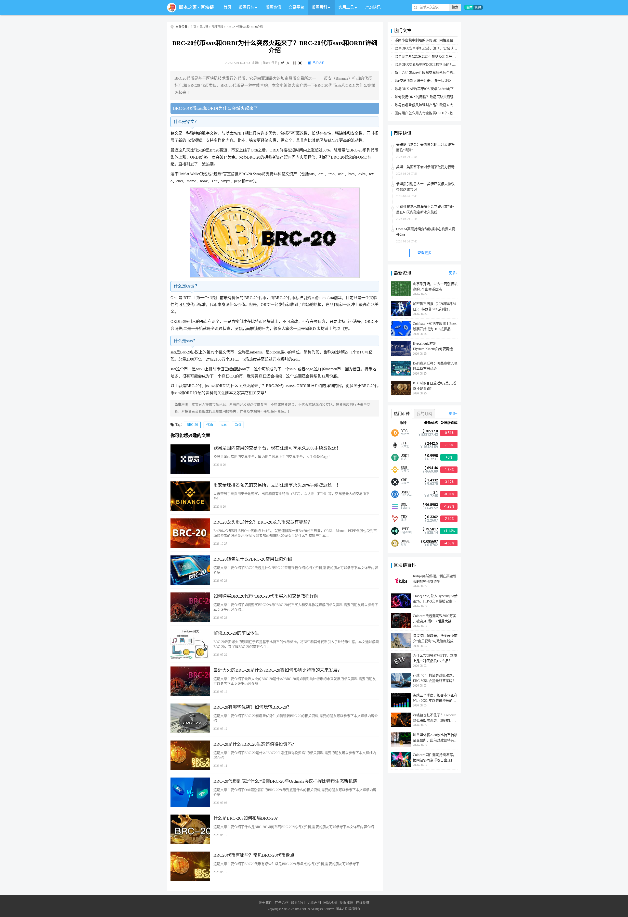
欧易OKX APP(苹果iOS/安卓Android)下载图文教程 (433, 89)
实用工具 (346, 7)
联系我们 (298, 902)
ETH (404, 443)
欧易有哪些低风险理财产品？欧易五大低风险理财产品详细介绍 (443, 105)
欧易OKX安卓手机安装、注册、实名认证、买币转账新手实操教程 (445, 48)
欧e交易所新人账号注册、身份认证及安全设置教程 (433, 81)
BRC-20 (192, 425)
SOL (404, 504)
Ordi (238, 425)
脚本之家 (188, 7)
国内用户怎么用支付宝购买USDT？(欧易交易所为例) (435, 113)
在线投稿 (362, 902)
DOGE (405, 541)
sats (224, 425)
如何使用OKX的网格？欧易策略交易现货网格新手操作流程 (439, 97)
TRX (404, 517)
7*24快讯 (373, 7)
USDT (405, 455)
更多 (452, 273)
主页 (193, 27)
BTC (404, 431)
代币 (209, 425)
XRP (404, 480)
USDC (405, 492)
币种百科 (217, 27)
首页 (227, 7)
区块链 (207, 7)
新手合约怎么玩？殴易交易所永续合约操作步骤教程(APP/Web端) (444, 73)
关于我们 (265, 902)
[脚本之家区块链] (172, 7)
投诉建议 (346, 902)
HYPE (405, 529)
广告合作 (281, 902)
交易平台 (296, 7)
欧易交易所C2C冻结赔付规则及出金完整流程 (429, 56)
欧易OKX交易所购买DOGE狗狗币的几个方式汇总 (432, 64)
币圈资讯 (273, 7)
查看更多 (424, 253)
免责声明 (314, 902)
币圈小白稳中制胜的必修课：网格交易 (424, 40)
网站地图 (330, 902)
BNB (404, 468)
